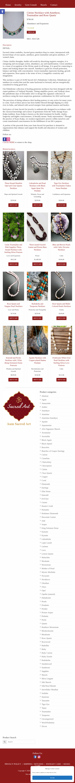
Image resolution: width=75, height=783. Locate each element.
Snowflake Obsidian (50, 689)
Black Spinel (47, 444)
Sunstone (45, 697)
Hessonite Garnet (49, 517)
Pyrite (44, 620)
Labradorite (46, 539)
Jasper (44, 524)
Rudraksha (46, 660)
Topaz (44, 708)
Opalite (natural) (48, 594)
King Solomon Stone (50, 528)
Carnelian (45, 458)
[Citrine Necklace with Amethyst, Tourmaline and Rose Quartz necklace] (13, 25)
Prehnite (45, 616)
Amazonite (46, 403)
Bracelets (45, 447)
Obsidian (45, 583)
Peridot (44, 609)
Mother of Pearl (48, 568)
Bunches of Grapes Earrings (53, 451)
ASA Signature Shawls (51, 429)
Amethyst (45, 410)
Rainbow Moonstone (50, 627)
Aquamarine (47, 425)
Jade (43, 521)
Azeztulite (46, 436)
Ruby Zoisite (47, 656)
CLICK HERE (9, 142)
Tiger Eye (45, 704)
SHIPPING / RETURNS (33, 764)
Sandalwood (47, 664)
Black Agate (47, 440)
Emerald (45, 495)
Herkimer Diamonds (50, 513)
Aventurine (46, 433)
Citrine (44, 469)
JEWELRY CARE (53, 764)
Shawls (44, 675)
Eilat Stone (46, 491)
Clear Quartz (47, 473)
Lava (44, 550)
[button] (2, 11)
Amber (44, 407)
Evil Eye (45, 499)
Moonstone (46, 565)
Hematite (45, 510)
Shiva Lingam (47, 678)
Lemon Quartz (47, 554)
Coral (44, 480)
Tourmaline (46, 711)
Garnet (44, 502)
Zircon (44, 726)
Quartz (44, 623)
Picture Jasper (47, 612)
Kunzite (45, 532)
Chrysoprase (47, 466)
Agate (44, 399)
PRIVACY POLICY (13, 764)
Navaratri (45, 576)
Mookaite (45, 561)
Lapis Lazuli (47, 543)
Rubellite (45, 645)
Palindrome (46, 598)
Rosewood (46, 642)
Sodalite (45, 693)
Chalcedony (46, 462)
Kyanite (45, 535)
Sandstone (46, 667)
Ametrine (45, 414)
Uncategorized (47, 719)
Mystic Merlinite (48, 572)
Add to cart (31, 32)
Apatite (45, 421)
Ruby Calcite (47, 653)
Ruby (44, 649)
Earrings (45, 488)
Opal (44, 590)
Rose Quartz (47, 638)
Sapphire (45, 671)
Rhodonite (46, 634)
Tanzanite (45, 700)
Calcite (44, 455)
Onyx (44, 587)
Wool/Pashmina (48, 722)
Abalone (45, 396)
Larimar (45, 546)
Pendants (45, 605)
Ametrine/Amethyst (50, 418)
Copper (45, 477)
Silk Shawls (46, 682)
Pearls (44, 601)
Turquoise (46, 715)
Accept (52, 778)
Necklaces (46, 579)
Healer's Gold (47, 506)
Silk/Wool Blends (49, 686)
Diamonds (46, 484)
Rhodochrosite (47, 631)
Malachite (46, 557)
